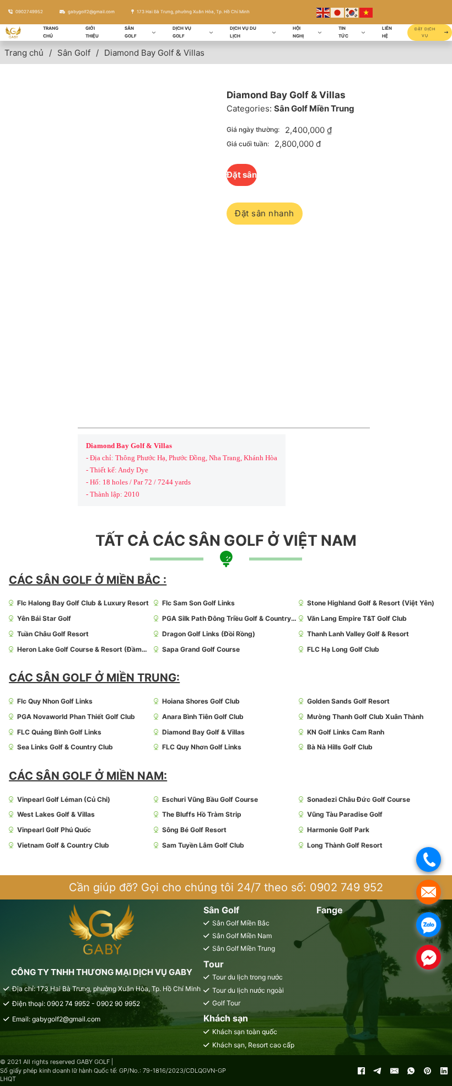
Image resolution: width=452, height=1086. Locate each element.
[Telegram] (377, 1070)
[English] (323, 12)
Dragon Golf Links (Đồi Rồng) (208, 634)
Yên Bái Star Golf (44, 618)
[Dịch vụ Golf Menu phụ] (211, 32)
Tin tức (343, 32)
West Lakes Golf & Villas (56, 814)
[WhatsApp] (410, 1070)
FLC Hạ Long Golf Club (343, 649)
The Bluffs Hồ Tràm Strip (201, 814)
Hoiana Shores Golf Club (201, 701)
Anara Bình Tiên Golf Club (203, 716)
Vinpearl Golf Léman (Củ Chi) (63, 799)
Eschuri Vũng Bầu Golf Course (210, 799)
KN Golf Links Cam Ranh (345, 732)
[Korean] (352, 12)
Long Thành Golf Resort (345, 845)
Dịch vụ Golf (182, 32)
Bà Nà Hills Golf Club (340, 747)
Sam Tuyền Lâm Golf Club (203, 845)
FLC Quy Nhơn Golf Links (201, 747)
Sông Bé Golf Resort (194, 830)
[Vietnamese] (366, 12)
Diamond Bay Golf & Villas (203, 732)
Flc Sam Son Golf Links (198, 603)
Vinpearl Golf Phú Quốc (54, 830)
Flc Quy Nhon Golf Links (55, 701)
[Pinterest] (427, 1070)
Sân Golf (131, 32)
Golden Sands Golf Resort (348, 701)
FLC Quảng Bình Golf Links (59, 732)
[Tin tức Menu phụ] (363, 32)
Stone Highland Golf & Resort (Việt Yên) (370, 603)
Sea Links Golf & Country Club (65, 747)
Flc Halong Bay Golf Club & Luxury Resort (83, 603)
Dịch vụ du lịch (243, 32)
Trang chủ (50, 32)
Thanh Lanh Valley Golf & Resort (358, 634)
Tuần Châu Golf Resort (53, 634)
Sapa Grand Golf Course (201, 649)
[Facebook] (361, 1070)
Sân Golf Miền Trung (314, 108)
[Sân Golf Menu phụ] (154, 32)
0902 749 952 (346, 887)
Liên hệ (387, 32)
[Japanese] (338, 12)
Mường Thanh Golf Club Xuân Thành (365, 716)
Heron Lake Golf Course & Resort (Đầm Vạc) (79, 649)
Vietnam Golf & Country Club (63, 845)
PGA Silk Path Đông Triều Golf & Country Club (226, 619)
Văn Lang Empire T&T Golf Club (357, 618)
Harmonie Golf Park (338, 830)
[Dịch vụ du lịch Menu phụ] (274, 32)
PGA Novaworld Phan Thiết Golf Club (76, 716)
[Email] (394, 1070)
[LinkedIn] (443, 1070)
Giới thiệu (92, 32)
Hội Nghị (298, 32)
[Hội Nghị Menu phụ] (320, 32)
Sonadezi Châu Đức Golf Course (358, 799)
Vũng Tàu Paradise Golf (345, 814)
